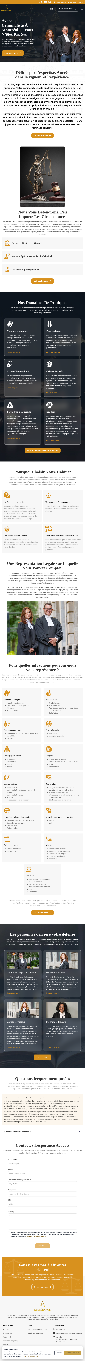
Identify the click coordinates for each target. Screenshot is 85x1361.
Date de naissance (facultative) (20, 1180)
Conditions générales (35, 1333)
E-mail (10, 1170)
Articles (5, 1345)
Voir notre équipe (42, 1057)
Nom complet (13, 1159)
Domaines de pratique (11, 1341)
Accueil (5, 1329)
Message (11, 1212)
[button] (52, 9)
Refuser (58, 1353)
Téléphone (12, 1190)
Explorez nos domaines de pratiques (42, 450)
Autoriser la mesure (72, 1353)
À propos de (7, 1333)
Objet (10, 1200)
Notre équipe (8, 1337)
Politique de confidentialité (36, 1236)
